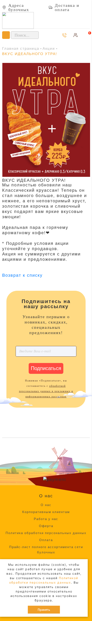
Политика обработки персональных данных (46, 533)
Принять (44, 609)
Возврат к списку (22, 275)
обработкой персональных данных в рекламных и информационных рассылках (46, 391)
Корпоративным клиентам (46, 512)
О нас (46, 505)
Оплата (46, 540)
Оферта (46, 526)
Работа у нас (46, 519)
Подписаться (46, 368)
